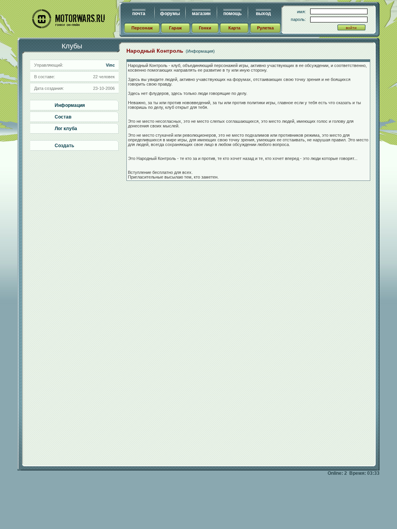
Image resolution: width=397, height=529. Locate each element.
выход (263, 13)
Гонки (205, 28)
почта (138, 13)
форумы (170, 13)
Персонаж (142, 28)
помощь (232, 13)
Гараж (175, 28)
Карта (234, 28)
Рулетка (265, 28)
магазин (201, 13)
